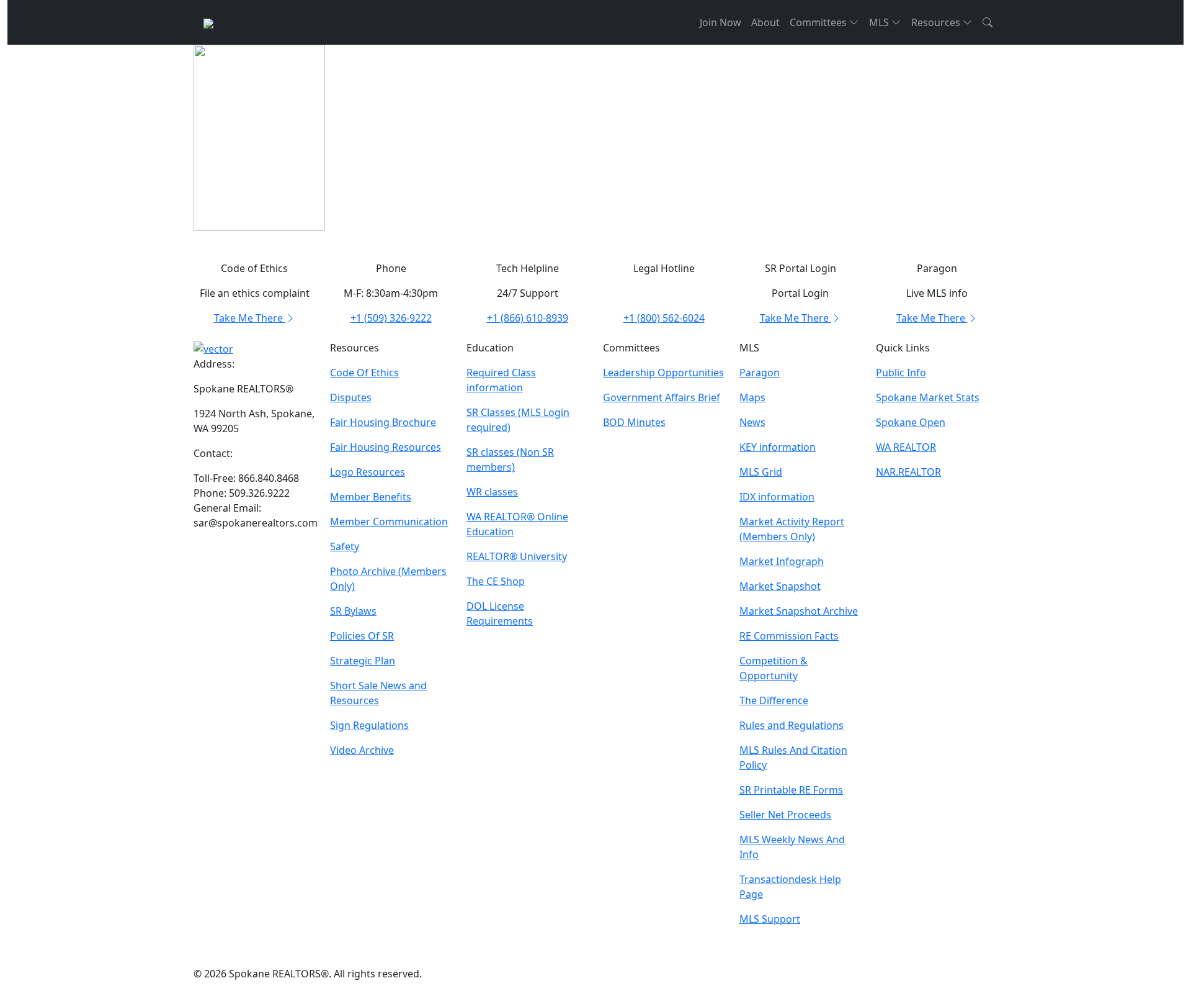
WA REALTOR (906, 447)
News (752, 422)
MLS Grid (760, 472)
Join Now (720, 22)
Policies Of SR (362, 636)
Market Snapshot (780, 586)
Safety (344, 546)
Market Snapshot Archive (798, 611)
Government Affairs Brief (661, 397)
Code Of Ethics (364, 372)
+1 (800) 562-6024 (664, 318)
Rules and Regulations (791, 725)
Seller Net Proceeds (785, 814)
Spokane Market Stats (927, 397)
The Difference (773, 700)
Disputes (351, 397)
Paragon (759, 372)
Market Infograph (781, 561)
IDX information (776, 497)
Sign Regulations (369, 725)
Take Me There (249, 318)
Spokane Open (910, 422)
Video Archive (362, 750)
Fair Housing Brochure (383, 422)
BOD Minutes (634, 422)
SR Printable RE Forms (791, 790)
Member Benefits (370, 497)
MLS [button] (880, 22)
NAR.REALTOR (908, 472)
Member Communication (389, 521)
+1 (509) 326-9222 (391, 318)
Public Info (901, 372)
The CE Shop (495, 581)
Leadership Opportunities (663, 372)
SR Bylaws (353, 611)
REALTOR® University (516, 556)
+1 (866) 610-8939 (527, 318)
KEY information (777, 447)
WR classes (492, 492)
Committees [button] (819, 22)
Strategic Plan (362, 660)
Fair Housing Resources (385, 447)
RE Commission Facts (789, 636)
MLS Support (769, 919)
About (765, 22)
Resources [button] (937, 22)
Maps (752, 397)
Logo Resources (367, 472)
